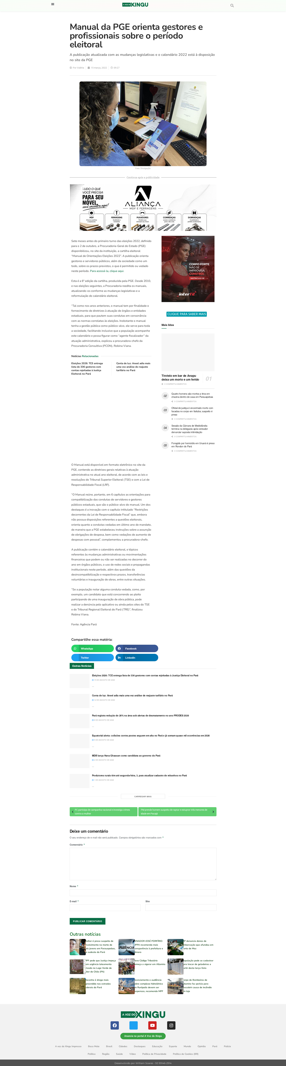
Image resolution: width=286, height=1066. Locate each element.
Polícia (227, 1046)
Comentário (77, 844)
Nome (74, 886)
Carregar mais (143, 796)
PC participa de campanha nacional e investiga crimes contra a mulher (102, 811)
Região (105, 1054)
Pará (214, 1046)
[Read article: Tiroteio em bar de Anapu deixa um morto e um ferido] (188, 352)
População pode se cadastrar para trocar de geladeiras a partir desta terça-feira (197, 964)
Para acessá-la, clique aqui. (107, 271)
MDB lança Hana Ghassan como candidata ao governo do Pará (126, 755)
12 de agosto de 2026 (104, 700)
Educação (157, 1046)
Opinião (202, 1046)
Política (91, 1054)
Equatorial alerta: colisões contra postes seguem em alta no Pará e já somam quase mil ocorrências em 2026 (151, 735)
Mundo (187, 1046)
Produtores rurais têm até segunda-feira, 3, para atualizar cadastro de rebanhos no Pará (139, 775)
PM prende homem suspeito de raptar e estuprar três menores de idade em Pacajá (174, 811)
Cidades (123, 1046)
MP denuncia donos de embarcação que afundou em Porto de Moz (197, 944)
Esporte (173, 1046)
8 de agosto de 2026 (104, 720)
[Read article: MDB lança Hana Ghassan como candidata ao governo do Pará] (80, 761)
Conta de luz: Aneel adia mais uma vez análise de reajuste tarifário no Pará (133, 367)
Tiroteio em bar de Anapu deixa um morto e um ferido (180, 377)
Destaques (139, 1046)
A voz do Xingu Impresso (68, 1046)
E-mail (74, 901)
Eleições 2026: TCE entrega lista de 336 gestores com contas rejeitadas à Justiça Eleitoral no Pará (87, 368)
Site (147, 901)
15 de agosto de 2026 (104, 679)
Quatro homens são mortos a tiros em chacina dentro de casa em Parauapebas (192, 395)
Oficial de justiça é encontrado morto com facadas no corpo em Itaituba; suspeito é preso (192, 411)
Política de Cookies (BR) (185, 1054)
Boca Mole (93, 1046)
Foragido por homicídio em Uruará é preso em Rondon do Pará (193, 445)
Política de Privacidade (154, 1054)
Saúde (119, 1054)
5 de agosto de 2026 (104, 739)
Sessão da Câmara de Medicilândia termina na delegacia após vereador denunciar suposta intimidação (189, 429)
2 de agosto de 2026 (104, 759)
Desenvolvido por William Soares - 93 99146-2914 (143, 1063)
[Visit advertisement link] (111, 419)
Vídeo (132, 1054)
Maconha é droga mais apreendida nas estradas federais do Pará (97, 983)
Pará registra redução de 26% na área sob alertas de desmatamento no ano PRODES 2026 (140, 715)
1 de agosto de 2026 (104, 780)
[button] (52, 4)
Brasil (109, 1046)
